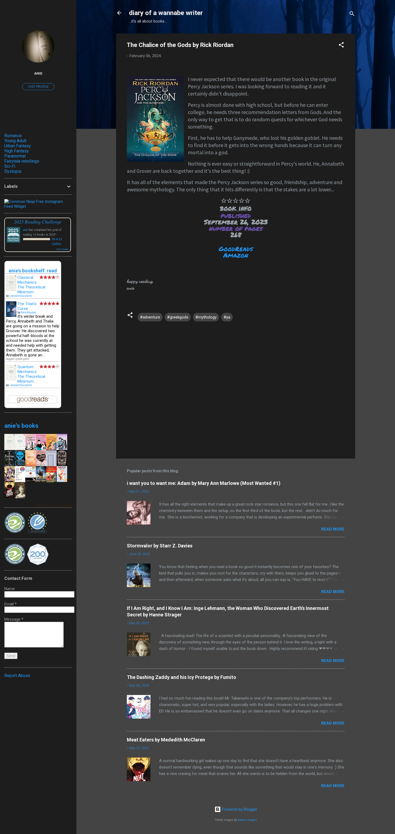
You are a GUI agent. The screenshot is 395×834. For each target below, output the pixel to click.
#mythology (206, 317)
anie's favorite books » (54, 505)
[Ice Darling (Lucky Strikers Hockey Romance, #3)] (62, 449)
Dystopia (12, 171)
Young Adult (15, 140)
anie (38, 73)
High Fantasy (16, 150)
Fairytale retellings (21, 161)
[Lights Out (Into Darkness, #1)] (20, 464)
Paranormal (15, 156)
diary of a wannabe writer (166, 13)
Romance (13, 135)
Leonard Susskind (20, 295)
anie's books (21, 425)
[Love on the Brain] (41, 449)
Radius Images (247, 820)
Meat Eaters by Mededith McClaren (166, 739)
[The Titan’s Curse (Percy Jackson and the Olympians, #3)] (11, 315)
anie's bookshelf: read (33, 270)
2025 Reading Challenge (38, 221)
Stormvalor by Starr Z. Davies (159, 545)
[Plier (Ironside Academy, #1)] (62, 464)
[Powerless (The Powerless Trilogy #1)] (9, 464)
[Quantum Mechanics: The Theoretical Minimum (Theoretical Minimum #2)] (11, 379)
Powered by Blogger (239, 809)
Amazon (235, 255)
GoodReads (236, 248)
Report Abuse (17, 675)
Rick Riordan (28, 312)
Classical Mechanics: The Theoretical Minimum (31, 284)
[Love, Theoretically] (51, 448)
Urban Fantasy (17, 145)
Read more (332, 529)
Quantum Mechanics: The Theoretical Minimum (31, 374)
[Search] (352, 14)
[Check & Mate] (30, 448)
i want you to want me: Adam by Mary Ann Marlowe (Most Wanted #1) (204, 483)
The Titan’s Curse (27, 306)
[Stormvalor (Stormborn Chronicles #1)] (41, 480)
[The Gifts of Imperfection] (30, 480)
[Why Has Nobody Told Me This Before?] (20, 481)
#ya (227, 317)
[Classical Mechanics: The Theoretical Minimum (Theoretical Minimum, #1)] (11, 290)
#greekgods (177, 317)
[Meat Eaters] (9, 496)
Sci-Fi (9, 166)
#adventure (150, 317)
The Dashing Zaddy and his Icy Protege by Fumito (181, 677)
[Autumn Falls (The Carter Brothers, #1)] (30, 464)
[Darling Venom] (41, 464)
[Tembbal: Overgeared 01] (9, 480)
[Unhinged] (51, 465)
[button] (341, 46)
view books (62, 249)
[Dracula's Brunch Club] (62, 480)
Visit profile (38, 87)
